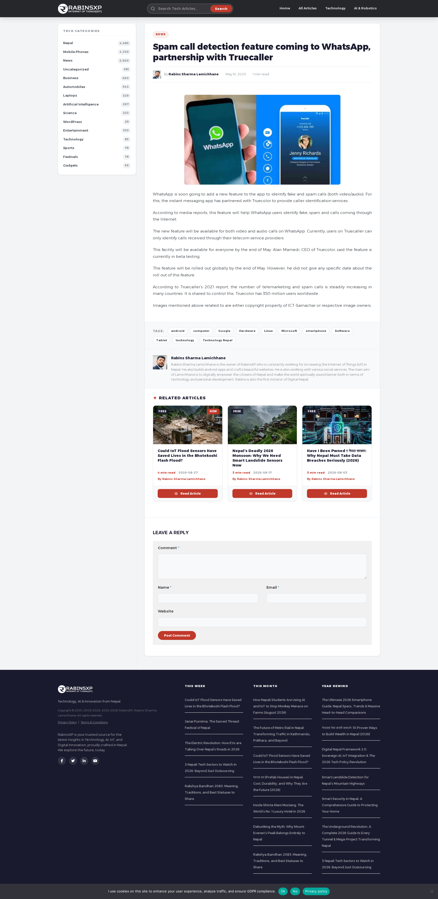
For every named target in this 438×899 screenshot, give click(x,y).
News (67, 60)
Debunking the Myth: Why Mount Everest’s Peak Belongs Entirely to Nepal (279, 833)
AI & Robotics (365, 8)
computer (201, 331)
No (295, 891)
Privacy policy (316, 891)
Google (224, 331)
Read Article (190, 493)
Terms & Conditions (94, 722)
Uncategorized (76, 69)
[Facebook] (62, 761)
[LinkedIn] (84, 761)
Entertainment (75, 130)
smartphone (316, 331)
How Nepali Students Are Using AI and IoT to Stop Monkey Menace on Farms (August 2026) (280, 706)
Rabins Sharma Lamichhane (194, 74)
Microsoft (289, 331)
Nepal (68, 43)
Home (285, 8)
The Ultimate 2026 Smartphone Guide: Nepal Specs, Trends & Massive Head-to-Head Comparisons (351, 706)
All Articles (308, 8)
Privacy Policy (67, 722)
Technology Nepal (217, 340)
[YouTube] (95, 761)
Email (272, 587)
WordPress (72, 122)
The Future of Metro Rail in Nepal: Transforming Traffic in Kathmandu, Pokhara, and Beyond (281, 734)
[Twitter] (73, 761)
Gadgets (70, 165)
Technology (335, 8)
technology (185, 340)
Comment (168, 548)
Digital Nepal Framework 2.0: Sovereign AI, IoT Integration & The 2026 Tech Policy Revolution (348, 755)
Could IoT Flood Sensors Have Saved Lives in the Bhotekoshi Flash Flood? (187, 455)
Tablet (161, 340)
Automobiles (74, 87)
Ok (283, 891)
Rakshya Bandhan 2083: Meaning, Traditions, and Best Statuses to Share (212, 792)
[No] (431, 891)
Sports (68, 148)
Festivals (70, 157)
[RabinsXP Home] (81, 9)
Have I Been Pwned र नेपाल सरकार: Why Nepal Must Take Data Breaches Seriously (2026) (336, 455)
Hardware (247, 331)
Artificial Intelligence (81, 104)
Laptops (70, 95)
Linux (268, 331)
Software (342, 331)
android (178, 331)
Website (165, 611)
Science (70, 113)
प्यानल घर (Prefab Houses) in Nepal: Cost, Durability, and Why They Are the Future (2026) (280, 783)
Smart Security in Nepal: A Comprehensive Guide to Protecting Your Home (350, 805)
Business (70, 78)
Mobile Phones (75, 52)
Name (164, 587)
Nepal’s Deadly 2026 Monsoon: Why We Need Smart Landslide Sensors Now (257, 458)
